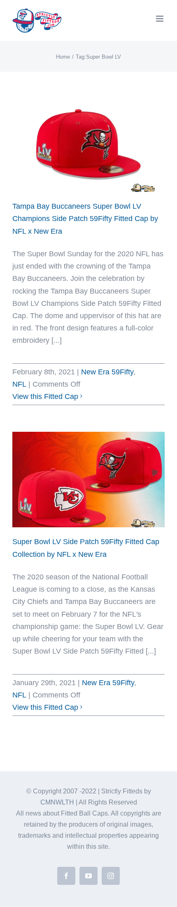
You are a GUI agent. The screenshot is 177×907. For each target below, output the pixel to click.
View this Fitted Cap (45, 396)
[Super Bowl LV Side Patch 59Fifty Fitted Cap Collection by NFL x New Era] (88, 479)
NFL (19, 384)
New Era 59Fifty (107, 372)
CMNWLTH (57, 802)
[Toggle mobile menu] (160, 18)
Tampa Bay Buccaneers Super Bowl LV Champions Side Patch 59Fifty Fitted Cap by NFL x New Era (85, 218)
